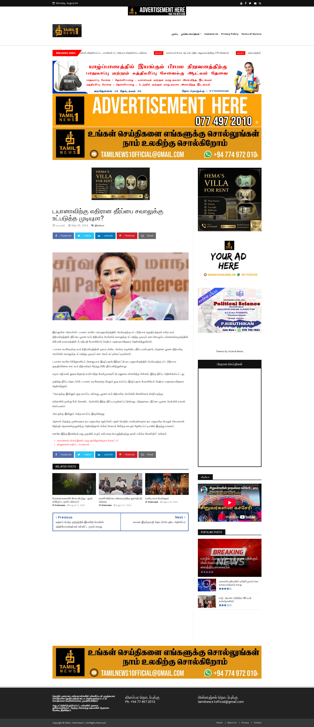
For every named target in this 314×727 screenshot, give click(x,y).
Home (219, 723)
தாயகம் (112, 52)
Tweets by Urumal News (229, 351)
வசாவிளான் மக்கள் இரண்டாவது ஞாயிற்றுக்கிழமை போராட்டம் (87, 440)
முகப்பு (175, 34)
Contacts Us (211, 34)
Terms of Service (251, 34)
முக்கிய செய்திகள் (190, 34)
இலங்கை (100, 225)
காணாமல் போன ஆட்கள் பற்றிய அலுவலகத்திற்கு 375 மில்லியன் (151, 52)
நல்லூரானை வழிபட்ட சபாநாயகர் (73, 444)
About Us (232, 723)
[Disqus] (121, 587)
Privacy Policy (229, 34)
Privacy (245, 723)
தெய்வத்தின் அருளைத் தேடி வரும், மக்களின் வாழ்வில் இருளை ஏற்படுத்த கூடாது (241, 52)
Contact (257, 723)
